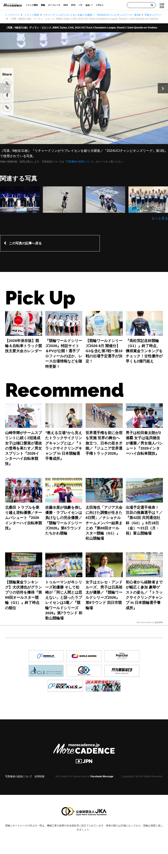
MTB (73, 5)
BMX (66, 5)
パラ (80, 5)
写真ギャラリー (153, 15)
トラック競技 (32, 5)
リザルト (100, 5)
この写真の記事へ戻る (25, 243)
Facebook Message (102, 776)
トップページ (12, 15)
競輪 (43, 5)
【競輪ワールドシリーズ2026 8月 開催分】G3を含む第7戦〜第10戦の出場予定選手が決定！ (104, 351)
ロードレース (54, 5)
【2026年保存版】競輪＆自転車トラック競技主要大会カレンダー (23, 346)
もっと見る (160, 218)
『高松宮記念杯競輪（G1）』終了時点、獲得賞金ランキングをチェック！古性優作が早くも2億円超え (144, 351)
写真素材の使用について (79, 161)
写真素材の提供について (18, 776)
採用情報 (39, 776)
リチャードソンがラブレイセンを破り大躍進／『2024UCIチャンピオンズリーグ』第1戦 (92, 15)
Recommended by (145, 622)
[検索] (152, 5)
